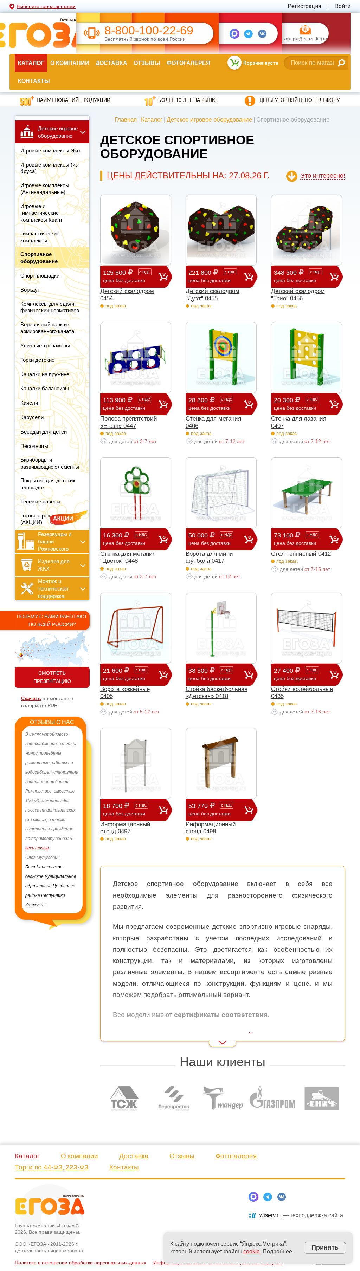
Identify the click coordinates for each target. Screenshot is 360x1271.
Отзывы (147, 63)
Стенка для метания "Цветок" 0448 (128, 557)
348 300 (297, 276)
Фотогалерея (188, 63)
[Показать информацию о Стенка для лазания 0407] (306, 357)
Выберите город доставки (46, 6)
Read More (113, 1037)
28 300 (210, 404)
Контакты (34, 81)
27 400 (296, 674)
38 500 (210, 674)
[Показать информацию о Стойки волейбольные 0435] (306, 628)
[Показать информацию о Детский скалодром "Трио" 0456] (306, 230)
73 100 (296, 539)
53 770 (210, 809)
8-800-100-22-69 (148, 30)
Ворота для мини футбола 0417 (209, 557)
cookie (251, 1251)
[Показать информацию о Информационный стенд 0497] (135, 763)
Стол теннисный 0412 (301, 553)
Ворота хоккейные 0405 (125, 692)
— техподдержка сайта (301, 1215)
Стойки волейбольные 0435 (302, 692)
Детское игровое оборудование (209, 119)
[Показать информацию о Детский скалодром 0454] (135, 230)
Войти (343, 6)
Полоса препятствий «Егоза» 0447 (128, 422)
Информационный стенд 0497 (125, 828)
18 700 (125, 809)
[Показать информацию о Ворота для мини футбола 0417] (221, 492)
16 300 (125, 539)
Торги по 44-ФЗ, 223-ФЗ (51, 1167)
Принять (325, 1247)
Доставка (111, 63)
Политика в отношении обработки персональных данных (80, 1262)
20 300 (296, 404)
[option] (75, 815)
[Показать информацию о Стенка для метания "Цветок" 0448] (135, 492)
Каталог (31, 63)
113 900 (126, 404)
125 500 (126, 276)
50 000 (210, 539)
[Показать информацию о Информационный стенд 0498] (221, 763)
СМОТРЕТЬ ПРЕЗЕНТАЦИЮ (52, 677)
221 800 (212, 276)
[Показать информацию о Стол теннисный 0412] (306, 492)
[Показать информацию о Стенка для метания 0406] (221, 357)
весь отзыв (59, 857)
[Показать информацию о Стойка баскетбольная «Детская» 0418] (221, 628)
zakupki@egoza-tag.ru (305, 39)
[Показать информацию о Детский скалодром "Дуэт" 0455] (221, 230)
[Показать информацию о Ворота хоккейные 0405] (135, 628)
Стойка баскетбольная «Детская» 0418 (217, 692)
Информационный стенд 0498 (211, 828)
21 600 (125, 674)
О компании (69, 63)
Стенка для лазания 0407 (298, 422)
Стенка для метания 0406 (213, 422)
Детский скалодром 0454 (127, 294)
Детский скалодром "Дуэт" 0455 (212, 294)
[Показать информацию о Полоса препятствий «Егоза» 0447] (135, 357)
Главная (126, 119)
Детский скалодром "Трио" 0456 (298, 294)
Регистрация (304, 6)
